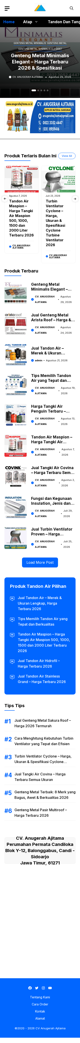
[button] (71, 8)
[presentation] (5, 199)
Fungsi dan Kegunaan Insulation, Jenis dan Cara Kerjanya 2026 (51, 503)
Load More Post (40, 562)
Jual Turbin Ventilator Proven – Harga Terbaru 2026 (51, 534)
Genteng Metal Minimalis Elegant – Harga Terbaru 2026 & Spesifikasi (40, 62)
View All (67, 156)
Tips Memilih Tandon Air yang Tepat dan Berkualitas (51, 380)
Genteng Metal (57, 43)
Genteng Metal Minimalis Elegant (40, 49)
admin (38, 360)
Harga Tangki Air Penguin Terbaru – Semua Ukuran (48, 411)
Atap (27, 22)
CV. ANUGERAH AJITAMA (27, 76)
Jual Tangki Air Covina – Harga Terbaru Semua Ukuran (53, 473)
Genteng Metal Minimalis (30, 43)
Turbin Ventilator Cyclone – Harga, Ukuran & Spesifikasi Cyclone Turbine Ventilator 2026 (43, 761)
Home (9, 22)
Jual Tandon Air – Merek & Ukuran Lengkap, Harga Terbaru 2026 (40, 603)
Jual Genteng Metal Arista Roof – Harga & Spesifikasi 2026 (51, 320)
